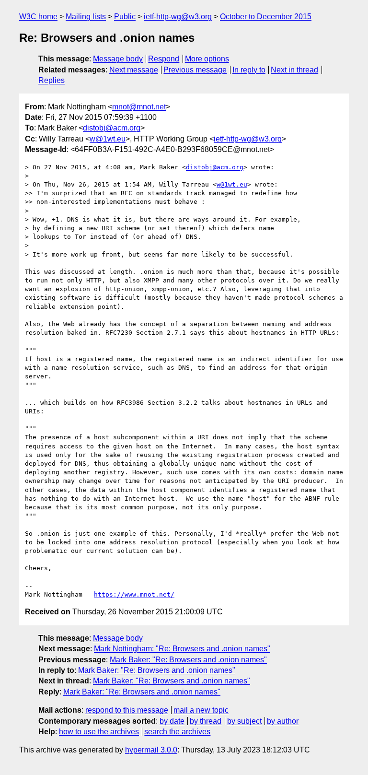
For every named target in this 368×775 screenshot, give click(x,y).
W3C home (38, 16)
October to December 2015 (265, 16)
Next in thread (294, 70)
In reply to (248, 70)
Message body (118, 59)
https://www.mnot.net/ (134, 594)
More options (207, 59)
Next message (133, 70)
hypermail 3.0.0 (151, 750)
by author (283, 721)
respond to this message (126, 710)
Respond (163, 59)
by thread (205, 721)
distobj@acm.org (111, 128)
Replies (51, 80)
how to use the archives (99, 732)
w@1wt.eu (108, 139)
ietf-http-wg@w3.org (178, 16)
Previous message (195, 70)
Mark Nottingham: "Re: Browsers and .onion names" (182, 649)
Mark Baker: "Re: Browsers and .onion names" (188, 660)
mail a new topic (201, 710)
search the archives (177, 732)
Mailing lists (86, 16)
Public (125, 16)
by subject (244, 721)
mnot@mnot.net (139, 107)
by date (172, 721)
